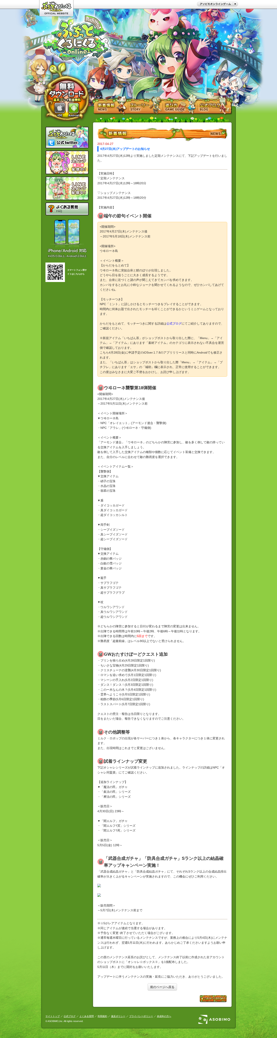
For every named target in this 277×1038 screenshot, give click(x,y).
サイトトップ (52, 1016)
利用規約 (102, 1016)
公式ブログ (70, 1016)
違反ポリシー (118, 1016)
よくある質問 (86, 1016)
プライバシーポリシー (141, 1016)
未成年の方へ (164, 1016)
